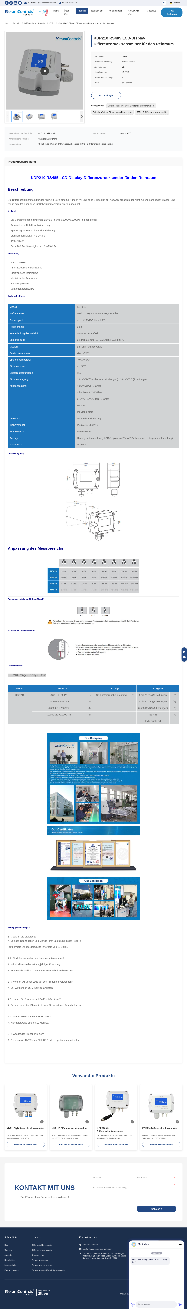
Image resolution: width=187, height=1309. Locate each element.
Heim (56, 11)
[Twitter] (11, 3)
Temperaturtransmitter (42, 1265)
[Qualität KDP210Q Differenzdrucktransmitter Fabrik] (26, 1105)
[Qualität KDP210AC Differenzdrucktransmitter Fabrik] (116, 1105)
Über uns (66, 12)
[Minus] (180, 1244)
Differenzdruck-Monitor (42, 1250)
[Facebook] (7, 3)
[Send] (180, 1305)
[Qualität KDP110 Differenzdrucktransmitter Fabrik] (71, 1105)
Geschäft (151, 11)
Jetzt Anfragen (172, 12)
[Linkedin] (15, 3)
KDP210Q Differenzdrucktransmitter (25, 1128)
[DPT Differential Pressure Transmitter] (44, 70)
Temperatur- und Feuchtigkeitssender (48, 1270)
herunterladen (116, 11)
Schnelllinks (11, 1237)
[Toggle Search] (164, 3)
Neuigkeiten (97, 11)
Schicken (156, 1208)
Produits (16, 23)
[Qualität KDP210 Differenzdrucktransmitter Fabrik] (161, 1105)
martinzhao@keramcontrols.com (42, 3)
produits (82, 11)
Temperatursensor (40, 1260)
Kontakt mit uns (133, 12)
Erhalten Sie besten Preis (26, 1144)
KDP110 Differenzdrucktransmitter (69, 1128)
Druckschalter (38, 1255)
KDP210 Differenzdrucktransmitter (160, 1128)
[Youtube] (20, 3)
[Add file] (133, 1305)
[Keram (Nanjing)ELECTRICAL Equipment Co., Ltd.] (20, 12)
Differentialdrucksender (34, 23)
